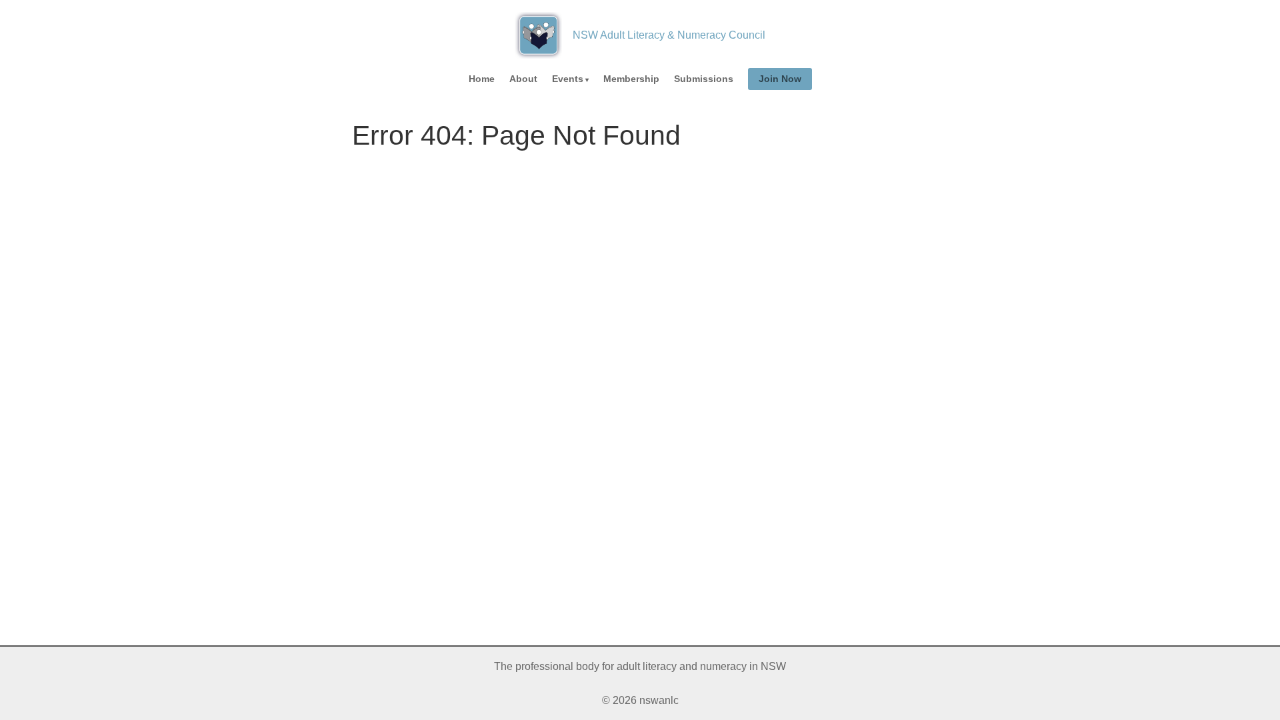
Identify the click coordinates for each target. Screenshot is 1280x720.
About (523, 78)
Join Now (780, 78)
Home (482, 78)
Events (567, 78)
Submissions (703, 78)
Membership (631, 78)
